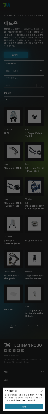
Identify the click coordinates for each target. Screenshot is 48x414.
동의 (24, 406)
